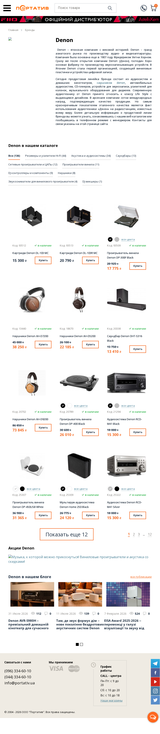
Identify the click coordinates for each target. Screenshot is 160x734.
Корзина (156, 6)
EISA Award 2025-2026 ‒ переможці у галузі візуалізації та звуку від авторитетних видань (124, 624)
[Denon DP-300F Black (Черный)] (110, 239)
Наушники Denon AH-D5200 (77, 336)
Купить (43, 260)
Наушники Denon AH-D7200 (30, 336)
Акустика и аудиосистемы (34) (91, 156)
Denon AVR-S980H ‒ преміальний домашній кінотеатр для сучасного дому (28, 624)
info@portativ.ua (19, 682)
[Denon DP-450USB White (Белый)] (15, 489)
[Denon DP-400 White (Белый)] (69, 405)
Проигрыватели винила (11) (80, 164)
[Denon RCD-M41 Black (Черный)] (110, 406)
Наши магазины (111, 700)
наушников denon (111, 83)
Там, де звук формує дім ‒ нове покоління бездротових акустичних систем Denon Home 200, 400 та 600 (80, 624)
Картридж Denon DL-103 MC (30, 253)
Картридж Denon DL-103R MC (79, 253)
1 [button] (77, 644)
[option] (80, 559)
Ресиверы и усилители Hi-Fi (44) (45, 156)
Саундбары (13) (126, 156)
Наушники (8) (66, 173)
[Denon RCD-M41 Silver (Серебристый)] (116, 405)
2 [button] (81, 644)
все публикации (141, 577)
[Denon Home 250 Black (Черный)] (63, 489)
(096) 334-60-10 (17, 670)
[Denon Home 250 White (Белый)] (69, 488)
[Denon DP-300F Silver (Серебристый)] (116, 239)
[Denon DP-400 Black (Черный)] (63, 406)
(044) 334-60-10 (17, 676)
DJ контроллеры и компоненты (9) (30, 173)
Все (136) (14, 156)
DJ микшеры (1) (92, 181)
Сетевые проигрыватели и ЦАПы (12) (32, 164)
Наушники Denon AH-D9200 (30, 419)
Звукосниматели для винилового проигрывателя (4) (42, 181)
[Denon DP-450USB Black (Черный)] (22, 488)
